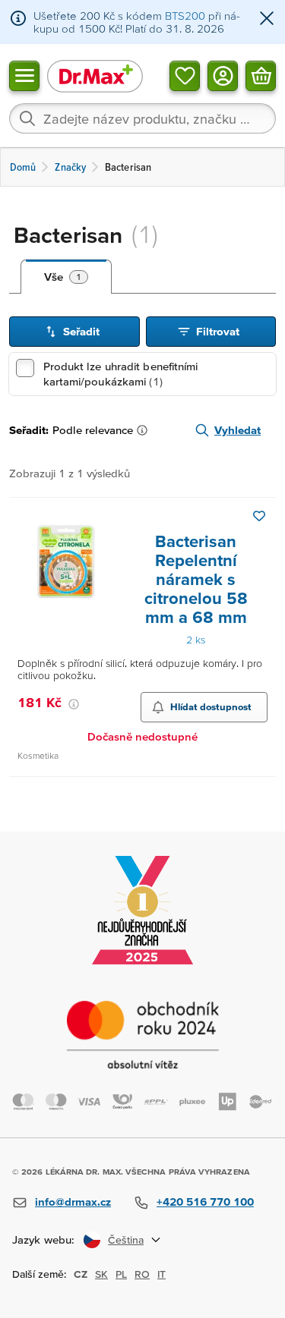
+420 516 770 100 (205, 1201)
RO (142, 1274)
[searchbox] (142, 118)
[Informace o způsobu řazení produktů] (145, 430)
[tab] (66, 277)
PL (121, 1274)
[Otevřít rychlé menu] (24, 75)
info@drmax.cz (73, 1201)
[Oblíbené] (184, 75)
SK (101, 1274)
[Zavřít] (267, 19)
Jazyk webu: (43, 1239)
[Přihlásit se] (222, 75)
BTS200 (185, 15)
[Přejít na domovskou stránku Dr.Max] (95, 75)
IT (161, 1274)
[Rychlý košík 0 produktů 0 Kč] (260, 75)
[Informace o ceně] (74, 704)
